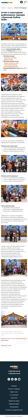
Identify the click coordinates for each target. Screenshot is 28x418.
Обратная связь (14, 401)
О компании (14, 395)
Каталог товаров (14, 389)
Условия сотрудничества (14, 410)
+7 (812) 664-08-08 (14, 371)
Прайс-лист (14, 392)
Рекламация (14, 407)
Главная (14, 386)
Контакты (14, 398)
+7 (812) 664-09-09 (14, 373)
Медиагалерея (14, 404)
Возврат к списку (6, 345)
